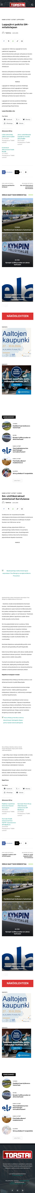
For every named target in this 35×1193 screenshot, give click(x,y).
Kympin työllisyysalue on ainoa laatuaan (18, 264)
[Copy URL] (17, 41)
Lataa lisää (17, 480)
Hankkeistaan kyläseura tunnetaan (17, 230)
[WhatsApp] (13, 41)
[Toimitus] (3, 33)
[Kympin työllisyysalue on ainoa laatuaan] (17, 250)
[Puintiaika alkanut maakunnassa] (6, 460)
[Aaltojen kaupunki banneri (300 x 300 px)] (16, 357)
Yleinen (17, 227)
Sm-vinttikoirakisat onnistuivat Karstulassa (26, 187)
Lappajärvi (20, 19)
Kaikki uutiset (6, 19)
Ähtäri (17, 260)
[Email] (22, 41)
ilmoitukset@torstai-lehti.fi (17, 1183)
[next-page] (6, 305)
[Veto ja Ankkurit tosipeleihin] (6, 472)
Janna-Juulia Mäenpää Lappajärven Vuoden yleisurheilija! (24, 136)
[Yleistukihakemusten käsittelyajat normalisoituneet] (17, 285)
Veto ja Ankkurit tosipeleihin (23, 473)
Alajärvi (15, 471)
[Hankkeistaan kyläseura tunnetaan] (17, 215)
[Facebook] (4, 41)
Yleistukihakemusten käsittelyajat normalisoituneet (17, 298)
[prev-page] (3, 305)
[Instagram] (17, 1190)
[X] (8, 41)
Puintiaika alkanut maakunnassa (19, 462)
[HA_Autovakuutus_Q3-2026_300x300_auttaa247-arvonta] (16, 394)
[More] (26, 172)
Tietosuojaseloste (17, 1175)
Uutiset (13, 19)
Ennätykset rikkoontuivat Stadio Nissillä (8, 149)
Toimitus (8, 33)
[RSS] (23, 1190)
